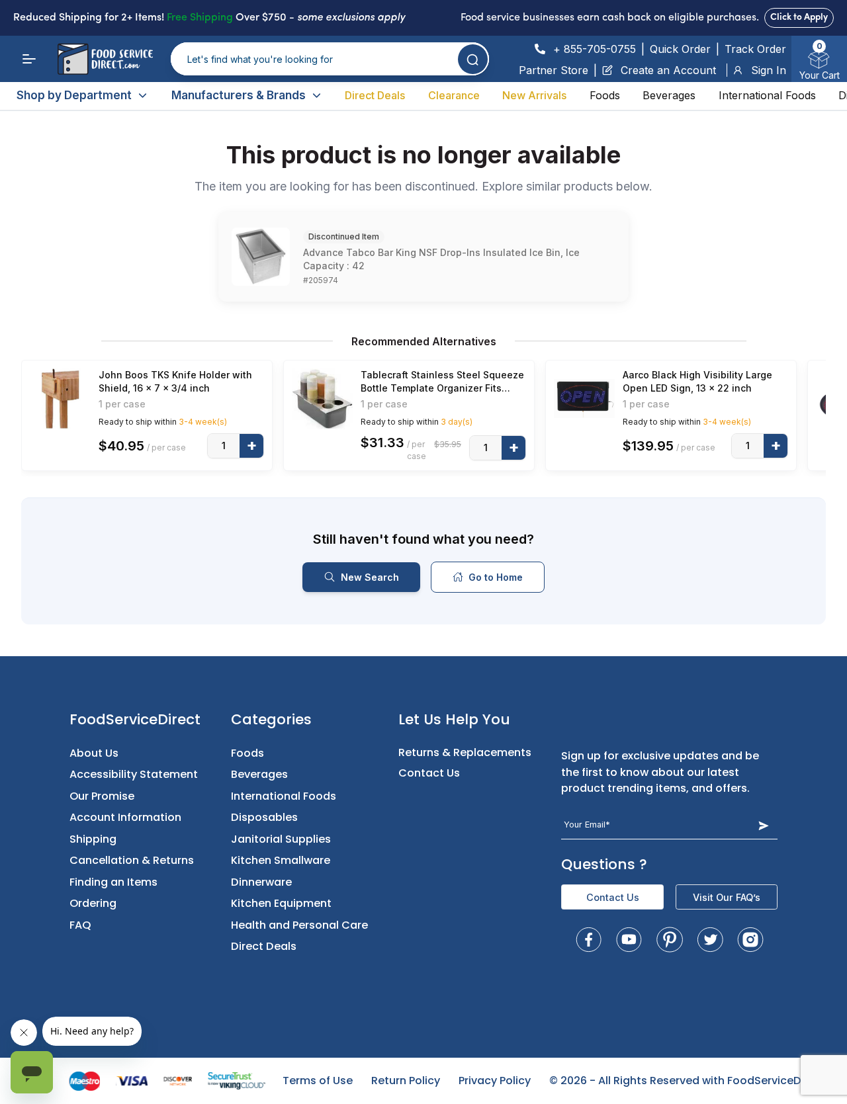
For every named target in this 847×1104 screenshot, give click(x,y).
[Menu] (29, 59)
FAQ (80, 925)
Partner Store (553, 70)
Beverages (669, 95)
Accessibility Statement (133, 774)
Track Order (755, 49)
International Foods (767, 95)
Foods (605, 95)
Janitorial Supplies (281, 839)
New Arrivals (534, 95)
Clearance (454, 95)
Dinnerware (261, 882)
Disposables (264, 817)
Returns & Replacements (464, 752)
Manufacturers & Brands (238, 95)
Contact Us (429, 773)
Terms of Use (318, 1080)
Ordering (92, 903)
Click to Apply (799, 17)
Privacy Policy (495, 1080)
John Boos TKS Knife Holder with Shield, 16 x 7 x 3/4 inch (175, 381)
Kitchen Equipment (281, 903)
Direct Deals (375, 95)
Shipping (92, 839)
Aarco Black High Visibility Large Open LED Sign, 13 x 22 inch (697, 381)
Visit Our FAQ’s (726, 897)
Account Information (125, 817)
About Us (93, 753)
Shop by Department (74, 95)
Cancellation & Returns (131, 860)
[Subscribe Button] (763, 825)
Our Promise (101, 796)
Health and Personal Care (299, 925)
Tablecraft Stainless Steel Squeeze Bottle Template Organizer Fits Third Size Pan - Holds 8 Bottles (442, 382)
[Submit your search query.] (473, 59)
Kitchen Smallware (280, 860)
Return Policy (405, 1080)
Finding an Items (113, 882)
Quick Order (680, 49)
